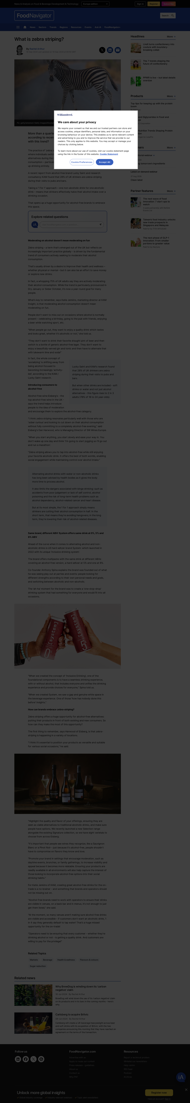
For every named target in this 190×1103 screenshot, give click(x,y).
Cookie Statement (109, 154)
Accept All (104, 162)
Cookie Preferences (81, 162)
